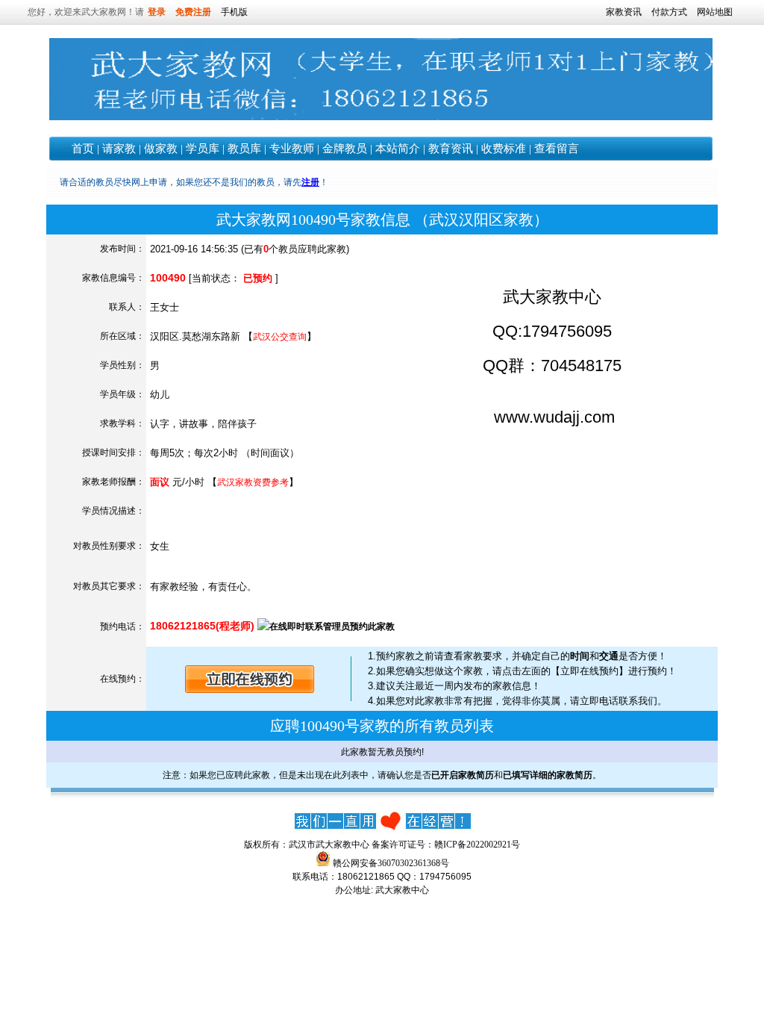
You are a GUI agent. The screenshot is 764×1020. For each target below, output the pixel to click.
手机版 (234, 12)
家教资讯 (624, 12)
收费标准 (503, 149)
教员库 (244, 149)
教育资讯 (450, 149)
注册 (310, 182)
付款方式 (669, 12)
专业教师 (291, 149)
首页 (83, 149)
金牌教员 (344, 149)
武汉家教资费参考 (253, 482)
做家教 (161, 149)
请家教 (119, 149)
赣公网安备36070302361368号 (391, 863)
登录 (157, 12)
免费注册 (193, 12)
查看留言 (556, 149)
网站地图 (715, 12)
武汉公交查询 (280, 337)
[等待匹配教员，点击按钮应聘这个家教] (250, 690)
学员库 (202, 149)
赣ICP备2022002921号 (477, 844)
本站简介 (397, 149)
